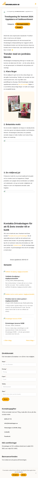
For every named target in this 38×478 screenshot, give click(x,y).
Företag (4, 369)
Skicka (6, 399)
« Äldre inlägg (7, 340)
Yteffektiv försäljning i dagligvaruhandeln (12, 277)
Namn (4, 361)
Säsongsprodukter (22, 24)
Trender (19, 27)
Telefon (4, 384)
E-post (4, 376)
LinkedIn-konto (17, 245)
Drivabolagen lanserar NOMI (14, 323)
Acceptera (15, 474)
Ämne (4, 391)
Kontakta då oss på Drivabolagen (18, 236)
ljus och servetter (23, 84)
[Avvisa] (36, 473)
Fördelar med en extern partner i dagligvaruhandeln (16, 300)
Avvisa (23, 474)
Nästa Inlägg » (30, 340)
